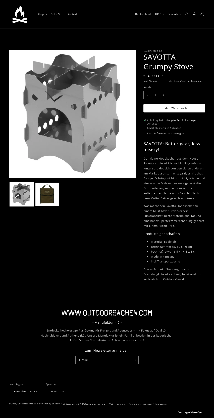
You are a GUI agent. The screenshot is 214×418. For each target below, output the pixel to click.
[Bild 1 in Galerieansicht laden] (21, 194)
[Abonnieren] (134, 360)
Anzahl (147, 87)
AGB (111, 404)
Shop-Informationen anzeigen (165, 133)
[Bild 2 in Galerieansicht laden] (47, 194)
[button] (41, 14)
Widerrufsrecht (71, 404)
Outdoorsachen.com (28, 403)
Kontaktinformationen (140, 404)
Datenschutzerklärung (93, 404)
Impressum (161, 404)
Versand (163, 81)
